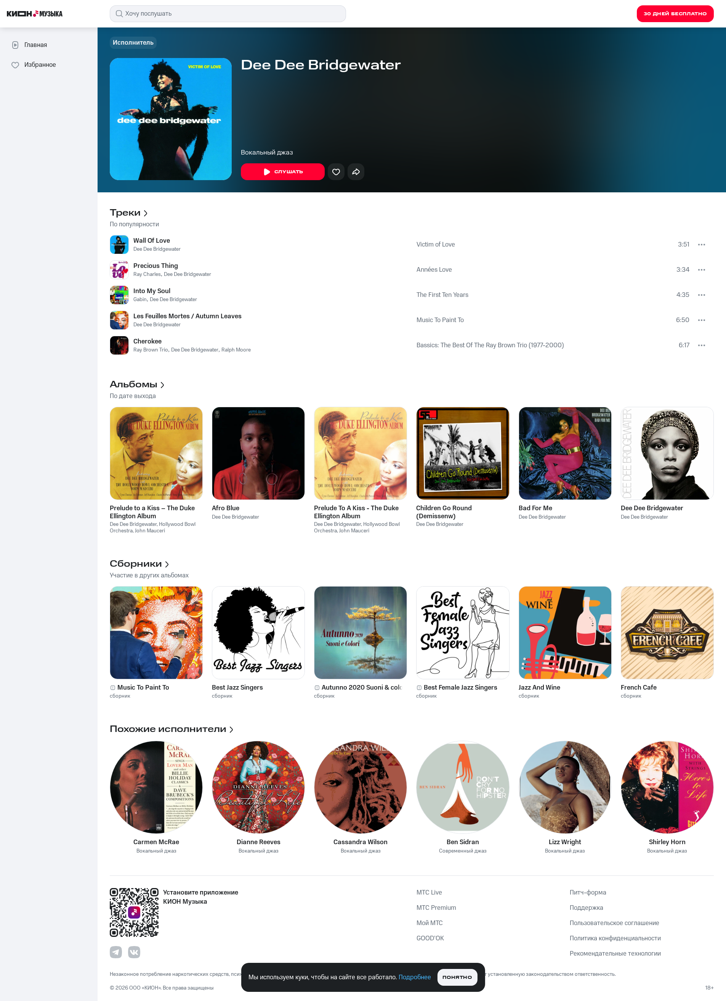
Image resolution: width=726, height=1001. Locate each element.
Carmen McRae (156, 842)
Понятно (457, 977)
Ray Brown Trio (150, 350)
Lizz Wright (565, 842)
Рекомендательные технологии (615, 953)
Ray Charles (147, 274)
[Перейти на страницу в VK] (134, 952)
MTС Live (429, 892)
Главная (35, 45)
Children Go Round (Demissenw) (444, 512)
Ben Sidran (463, 842)
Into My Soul (151, 291)
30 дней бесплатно (675, 14)
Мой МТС (430, 923)
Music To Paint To (440, 320)
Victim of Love (436, 244)
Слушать (288, 172)
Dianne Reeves (258, 842)
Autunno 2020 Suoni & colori (364, 688)
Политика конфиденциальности (615, 938)
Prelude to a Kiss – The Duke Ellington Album (152, 512)
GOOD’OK (430, 938)
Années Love (434, 269)
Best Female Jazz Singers (460, 688)
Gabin (140, 299)
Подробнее (415, 977)
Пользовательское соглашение (614, 923)
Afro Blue (225, 508)
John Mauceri (150, 531)
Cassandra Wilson (360, 842)
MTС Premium (436, 907)
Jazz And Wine (539, 688)
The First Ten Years (442, 295)
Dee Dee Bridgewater (157, 249)
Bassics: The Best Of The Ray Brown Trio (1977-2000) (490, 345)
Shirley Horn (667, 842)
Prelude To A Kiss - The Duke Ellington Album (356, 512)
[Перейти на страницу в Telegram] (116, 952)
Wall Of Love (151, 240)
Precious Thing (155, 266)
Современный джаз (463, 851)
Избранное (40, 64)
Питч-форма (588, 892)
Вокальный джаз (267, 152)
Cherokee (147, 341)
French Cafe (639, 688)
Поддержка (586, 907)
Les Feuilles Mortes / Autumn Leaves (187, 316)
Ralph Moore (236, 350)
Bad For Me (535, 508)
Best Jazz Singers (237, 688)
